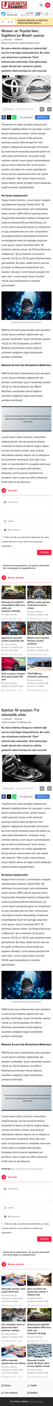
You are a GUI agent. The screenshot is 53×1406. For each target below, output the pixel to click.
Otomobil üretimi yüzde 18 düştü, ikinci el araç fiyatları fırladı (38, 1363)
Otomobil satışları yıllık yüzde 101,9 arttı (13, 1290)
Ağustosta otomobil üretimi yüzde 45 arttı (12, 639)
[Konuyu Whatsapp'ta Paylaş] (14, 117)
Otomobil (18, 39)
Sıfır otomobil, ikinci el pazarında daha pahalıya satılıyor (13, 1327)
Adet (13, 1169)
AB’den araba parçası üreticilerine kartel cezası (38, 605)
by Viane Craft (36, 1401)
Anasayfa (8, 39)
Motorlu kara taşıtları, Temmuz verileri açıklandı (38, 640)
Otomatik (19, 1169)
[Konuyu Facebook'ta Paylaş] (3, 117)
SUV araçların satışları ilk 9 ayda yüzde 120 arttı (13, 676)
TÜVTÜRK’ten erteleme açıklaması (37, 675)
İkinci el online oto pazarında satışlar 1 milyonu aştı (37, 1291)
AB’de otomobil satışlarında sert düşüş (13, 1362)
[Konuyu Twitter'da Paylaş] (9, 117)
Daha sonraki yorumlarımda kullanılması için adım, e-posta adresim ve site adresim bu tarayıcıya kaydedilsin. (25, 541)
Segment (39, 1169)
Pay (33, 1169)
